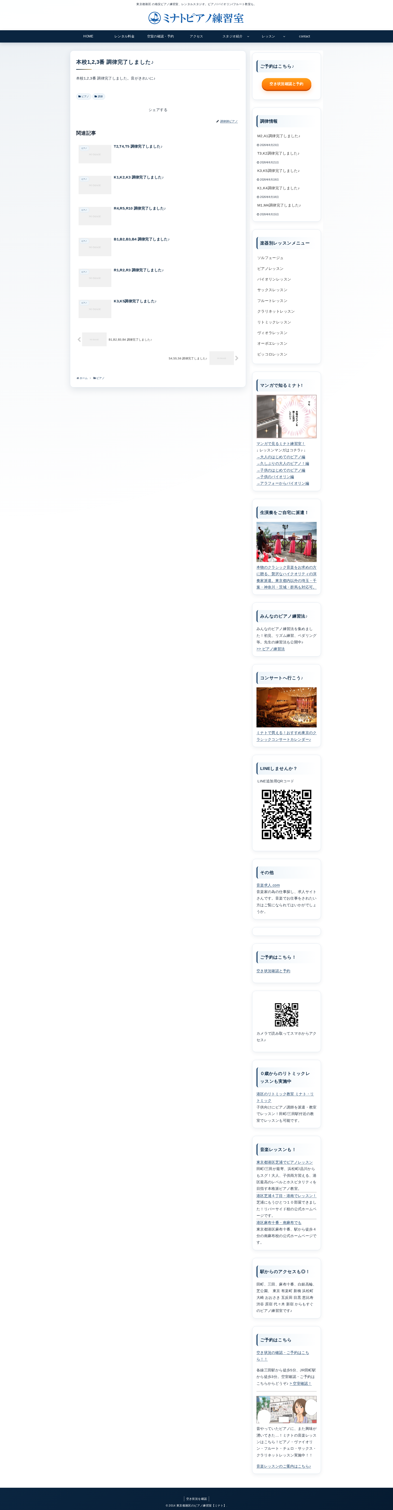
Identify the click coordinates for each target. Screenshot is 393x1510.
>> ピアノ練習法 (270, 649)
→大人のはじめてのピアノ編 (280, 457)
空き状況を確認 (196, 1498)
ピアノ (85, 96)
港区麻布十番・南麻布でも (279, 1223)
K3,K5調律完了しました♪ (278, 171)
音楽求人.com (268, 885)
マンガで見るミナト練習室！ (280, 444)
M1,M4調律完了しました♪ (279, 205)
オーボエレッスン (272, 343)
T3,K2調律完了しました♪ (278, 153)
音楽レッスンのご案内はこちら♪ (283, 1466)
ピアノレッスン (270, 269)
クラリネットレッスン (276, 311)
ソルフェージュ (270, 258)
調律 (100, 96)
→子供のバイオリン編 (275, 477)
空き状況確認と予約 (286, 84)
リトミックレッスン (274, 322)
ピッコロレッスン (272, 354)
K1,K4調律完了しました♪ (278, 188)
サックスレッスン (272, 290)
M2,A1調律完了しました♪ (278, 136)
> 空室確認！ (301, 1383)
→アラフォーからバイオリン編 (282, 483)
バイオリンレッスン (274, 279)
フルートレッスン (272, 301)
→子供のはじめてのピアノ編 (280, 470)
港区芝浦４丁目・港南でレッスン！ (286, 1196)
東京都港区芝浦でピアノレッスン (284, 1162)
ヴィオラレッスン (272, 333)
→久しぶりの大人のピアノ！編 (282, 463)
